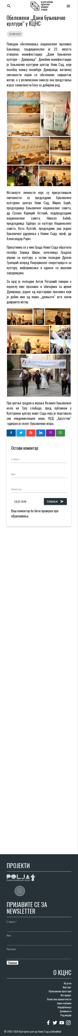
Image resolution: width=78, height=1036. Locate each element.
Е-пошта (12, 922)
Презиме (11, 949)
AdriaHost (56, 1031)
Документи (65, 1011)
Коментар (16, 489)
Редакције (65, 1015)
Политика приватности (59, 999)
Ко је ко (67, 983)
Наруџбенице (64, 1007)
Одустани (20, 501)
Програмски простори (60, 991)
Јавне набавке (64, 1003)
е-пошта (15, 459)
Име (13, 474)
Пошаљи (55, 501)
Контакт (67, 987)
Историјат (66, 995)
